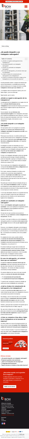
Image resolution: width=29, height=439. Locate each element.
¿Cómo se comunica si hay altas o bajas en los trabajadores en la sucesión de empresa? (14, 78)
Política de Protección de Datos (17, 435)
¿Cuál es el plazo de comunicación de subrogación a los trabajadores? (11, 74)
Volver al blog (5, 46)
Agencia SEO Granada (16, 437)
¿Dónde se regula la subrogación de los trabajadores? (12, 61)
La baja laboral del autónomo (8, 363)
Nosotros (3, 417)
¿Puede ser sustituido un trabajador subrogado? (11, 68)
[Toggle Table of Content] (25, 59)
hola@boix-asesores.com (7, 414)
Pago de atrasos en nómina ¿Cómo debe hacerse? (14, 365)
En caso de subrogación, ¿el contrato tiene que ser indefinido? (14, 71)
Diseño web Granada (5, 437)
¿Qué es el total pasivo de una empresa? (12, 361)
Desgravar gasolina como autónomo (10, 360)
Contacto (3, 420)
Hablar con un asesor (9, 386)
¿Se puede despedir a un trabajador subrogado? (11, 65)
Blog (2, 419)
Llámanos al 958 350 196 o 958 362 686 (14, 1)
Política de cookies (4, 435)
